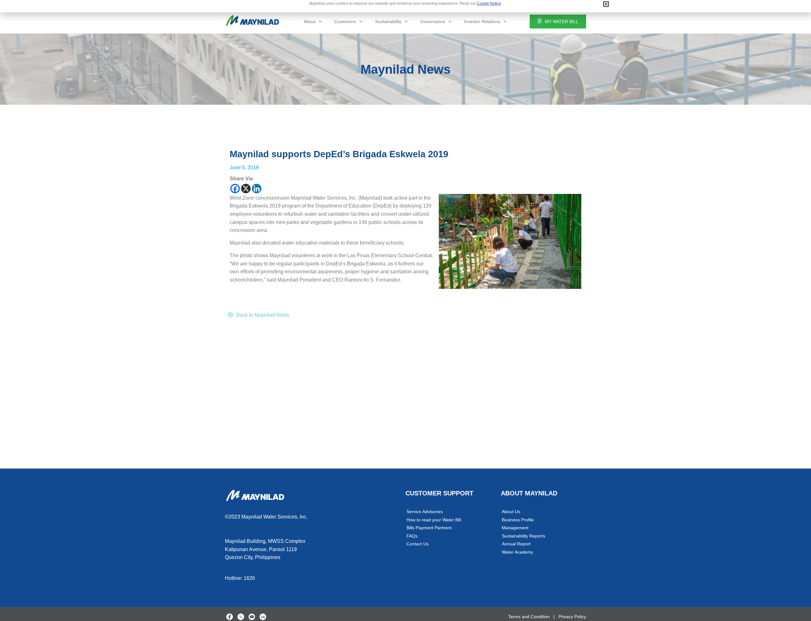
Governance (432, 21)
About (310, 21)
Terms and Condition (529, 616)
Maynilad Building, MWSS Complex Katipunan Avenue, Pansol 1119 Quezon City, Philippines (265, 549)
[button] (606, 4)
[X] (246, 188)
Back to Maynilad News (262, 315)
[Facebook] (235, 188)
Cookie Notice (489, 3)
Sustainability (388, 21)
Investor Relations (482, 21)
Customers (345, 21)
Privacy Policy (572, 616)
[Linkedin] (256, 188)
